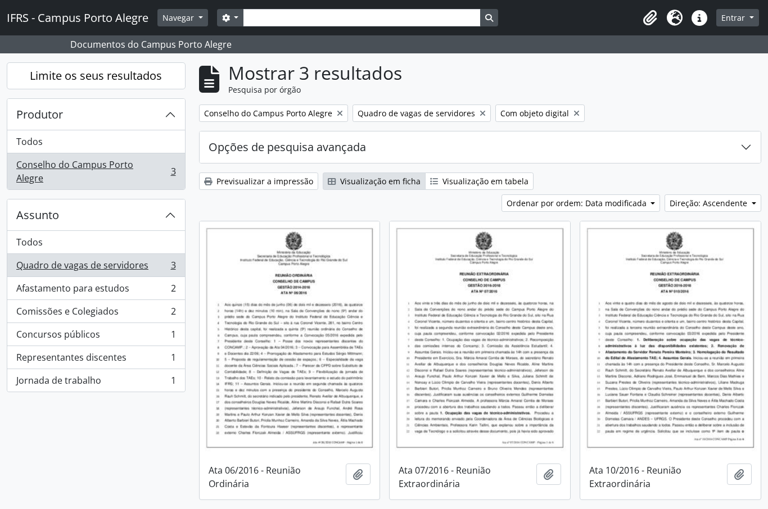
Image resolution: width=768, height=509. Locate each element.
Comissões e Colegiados (96, 314)
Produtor (39, 114)
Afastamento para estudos (96, 291)
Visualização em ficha (379, 181)
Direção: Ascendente (709, 203)
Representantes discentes (96, 360)
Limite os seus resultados (96, 75)
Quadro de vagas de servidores (96, 268)
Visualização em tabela (484, 181)
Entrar (734, 17)
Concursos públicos (96, 337)
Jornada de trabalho (96, 383)
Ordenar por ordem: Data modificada (578, 203)
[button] (650, 18)
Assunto (37, 214)
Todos (29, 141)
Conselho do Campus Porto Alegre (96, 171)
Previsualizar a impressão (263, 181)
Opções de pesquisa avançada (287, 146)
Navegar (179, 17)
